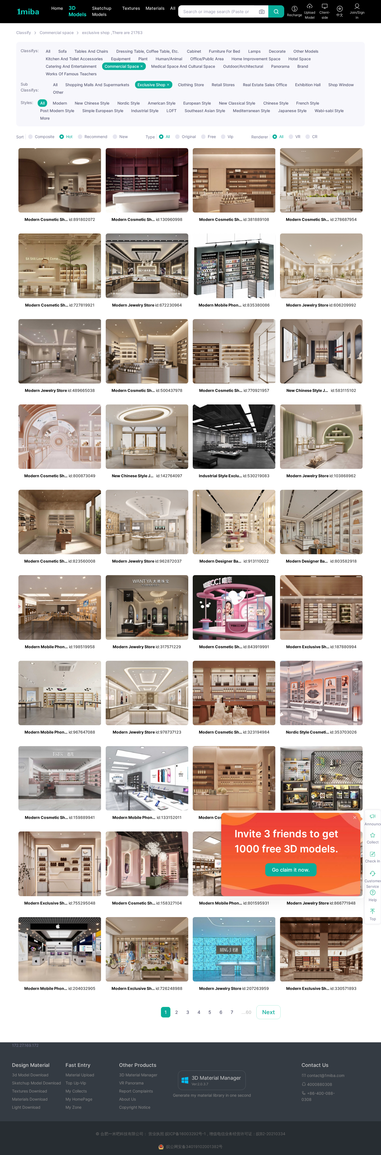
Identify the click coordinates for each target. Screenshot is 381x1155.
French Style (307, 103)
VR (297, 136)
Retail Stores (223, 84)
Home (57, 8)
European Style (197, 103)
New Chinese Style (92, 103)
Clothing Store (191, 84)
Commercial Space (122, 66)
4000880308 (319, 1084)
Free (212, 136)
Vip (230, 136)
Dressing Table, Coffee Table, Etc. (147, 51)
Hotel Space (299, 58)
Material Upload (80, 1074)
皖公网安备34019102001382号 (194, 1146)
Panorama (280, 66)
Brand (302, 66)
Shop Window (341, 84)
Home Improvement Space (256, 58)
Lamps (254, 51)
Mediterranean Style (251, 110)
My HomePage (79, 1099)
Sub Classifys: (30, 87)
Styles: (27, 102)
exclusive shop (96, 32)
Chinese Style (275, 103)
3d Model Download (30, 1074)
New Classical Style (237, 103)
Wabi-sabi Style (329, 110)
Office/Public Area (207, 58)
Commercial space (57, 32)
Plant (143, 58)
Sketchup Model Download (36, 1083)
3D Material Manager (138, 1074)
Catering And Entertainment (71, 66)
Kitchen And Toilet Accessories (74, 58)
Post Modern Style (57, 110)
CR (314, 136)
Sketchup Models (101, 11)
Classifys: (30, 50)
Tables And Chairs (91, 51)
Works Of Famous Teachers (71, 73)
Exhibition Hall (307, 84)
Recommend (96, 136)
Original (189, 136)
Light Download (26, 1107)
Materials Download (30, 1099)
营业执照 (156, 1133)
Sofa (62, 51)
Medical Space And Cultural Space (183, 66)
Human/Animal (169, 58)
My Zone (73, 1107)
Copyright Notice (134, 1107)
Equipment (121, 58)
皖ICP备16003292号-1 (185, 1133)
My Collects (76, 1091)
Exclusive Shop (152, 84)
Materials (155, 8)
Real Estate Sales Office (265, 84)
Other (58, 92)
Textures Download (29, 1091)
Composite (44, 136)
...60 (246, 1012)
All (172, 8)
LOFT (172, 110)
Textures (131, 8)
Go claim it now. (291, 870)
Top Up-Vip (76, 1083)
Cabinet (194, 51)
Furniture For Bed (224, 51)
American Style (161, 103)
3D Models (77, 11)
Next (268, 1012)
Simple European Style (102, 110)
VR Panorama (131, 1083)
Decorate (277, 51)
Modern (60, 103)
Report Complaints (136, 1091)
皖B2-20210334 (270, 1133)
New (123, 136)
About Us (127, 1099)
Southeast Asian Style (205, 110)
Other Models (306, 51)
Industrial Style (144, 110)
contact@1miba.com (325, 1075)
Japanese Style (292, 110)
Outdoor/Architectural (243, 66)
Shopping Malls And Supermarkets (97, 84)
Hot (69, 136)
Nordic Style (128, 103)
